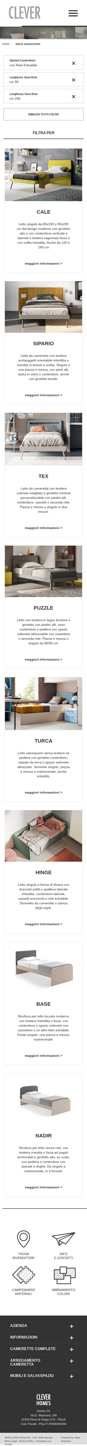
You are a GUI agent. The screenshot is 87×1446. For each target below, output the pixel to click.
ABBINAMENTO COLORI (63, 1292)
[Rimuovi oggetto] (73, 63)
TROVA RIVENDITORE (24, 1256)
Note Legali (11, 1441)
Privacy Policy (26, 1441)
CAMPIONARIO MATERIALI (23, 1292)
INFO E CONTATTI (63, 1256)
